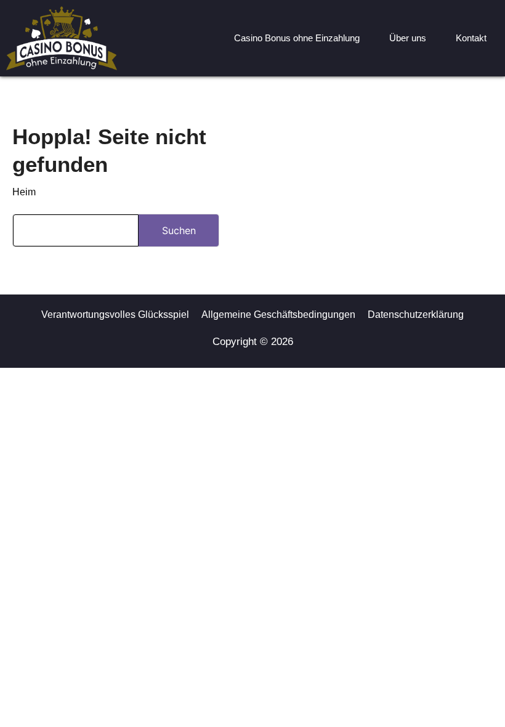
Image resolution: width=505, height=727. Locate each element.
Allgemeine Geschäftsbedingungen (278, 314)
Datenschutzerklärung (416, 314)
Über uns (407, 38)
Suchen (179, 230)
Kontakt (471, 38)
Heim (24, 192)
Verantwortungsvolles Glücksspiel (115, 314)
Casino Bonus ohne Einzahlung (297, 38)
